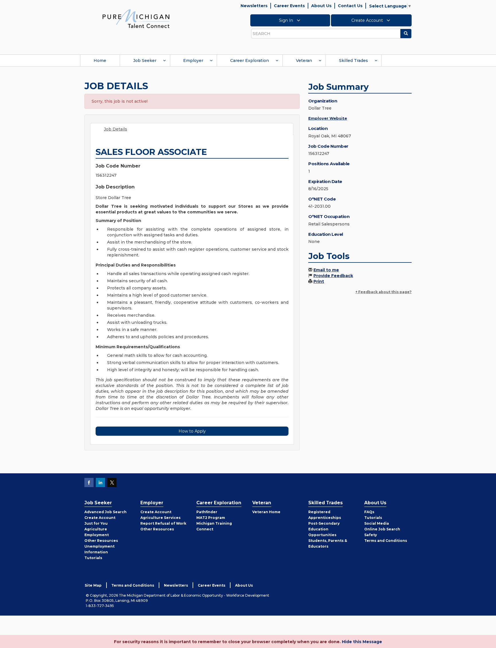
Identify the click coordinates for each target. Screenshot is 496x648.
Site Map (93, 585)
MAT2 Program (210, 517)
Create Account (367, 20)
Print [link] (318, 281)
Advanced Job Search (105, 512)
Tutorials (93, 558)
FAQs (369, 512)
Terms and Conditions (385, 540)
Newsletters (254, 5)
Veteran (304, 60)
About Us (321, 5)
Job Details (115, 129)
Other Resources (101, 540)
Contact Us (350, 5)
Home (100, 60)
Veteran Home (266, 512)
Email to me (326, 270)
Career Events (289, 5)
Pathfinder (206, 512)
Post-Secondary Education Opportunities (324, 529)
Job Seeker (144, 60)
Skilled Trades (353, 60)
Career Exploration (249, 60)
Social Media (376, 523)
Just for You (96, 523)
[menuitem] (100, 60)
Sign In (286, 20)
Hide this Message (362, 641)
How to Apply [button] (192, 431)
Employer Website (327, 118)
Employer (193, 60)
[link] (136, 18)
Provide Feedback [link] (333, 275)
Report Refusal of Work (163, 523)
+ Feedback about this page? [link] (383, 292)
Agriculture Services (160, 517)
